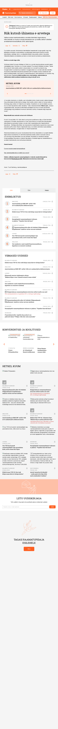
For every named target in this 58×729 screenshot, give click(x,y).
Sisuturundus (34, 468)
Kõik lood (10, 17)
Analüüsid (15, 201)
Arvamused (15, 217)
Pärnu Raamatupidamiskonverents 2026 (42, 350)
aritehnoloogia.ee (36, 9)
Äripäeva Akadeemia (28, 348)
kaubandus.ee (44, 9)
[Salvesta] (52, 201)
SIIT (42, 159)
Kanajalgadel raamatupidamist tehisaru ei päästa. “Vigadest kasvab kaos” (28, 308)
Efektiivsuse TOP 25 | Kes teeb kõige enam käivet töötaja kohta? (32, 212)
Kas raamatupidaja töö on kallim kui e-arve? (16, 153)
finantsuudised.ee (26, 9)
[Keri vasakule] (7, 93)
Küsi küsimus (18, 17)
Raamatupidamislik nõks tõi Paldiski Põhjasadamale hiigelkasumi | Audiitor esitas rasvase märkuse (14, 391)
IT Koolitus (11, 348)
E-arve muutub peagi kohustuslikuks (14, 148)
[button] (25, 506)
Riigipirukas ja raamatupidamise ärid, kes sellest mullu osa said (27, 292)
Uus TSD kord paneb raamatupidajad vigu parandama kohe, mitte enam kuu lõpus (12, 447)
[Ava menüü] (10, 9)
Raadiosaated (33, 17)
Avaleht (4, 17)
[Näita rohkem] (50, 9)
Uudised (14, 233)
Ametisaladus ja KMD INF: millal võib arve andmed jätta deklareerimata (28, 88)
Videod (40, 17)
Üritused (25, 17)
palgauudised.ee (17, 9)
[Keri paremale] (50, 93)
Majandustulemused (18, 209)
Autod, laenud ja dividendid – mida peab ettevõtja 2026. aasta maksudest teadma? (38, 474)
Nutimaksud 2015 (17, 159)
